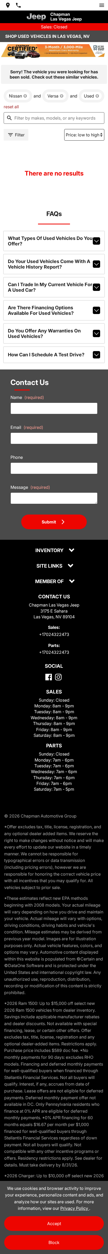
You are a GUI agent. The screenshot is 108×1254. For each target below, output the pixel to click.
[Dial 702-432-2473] (18, 5)
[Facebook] (48, 677)
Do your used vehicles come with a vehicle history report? (49, 264)
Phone (16, 457)
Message (30, 487)
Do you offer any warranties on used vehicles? (44, 333)
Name (27, 397)
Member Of (50, 581)
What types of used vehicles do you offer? (50, 240)
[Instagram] (58, 677)
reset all (11, 106)
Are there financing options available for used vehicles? (41, 310)
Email (26, 427)
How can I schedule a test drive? (46, 354)
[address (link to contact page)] (8, 5)
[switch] (101, 5)
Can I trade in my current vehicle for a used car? (50, 287)
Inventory (49, 550)
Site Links (49, 566)
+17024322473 (54, 634)
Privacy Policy (74, 1208)
